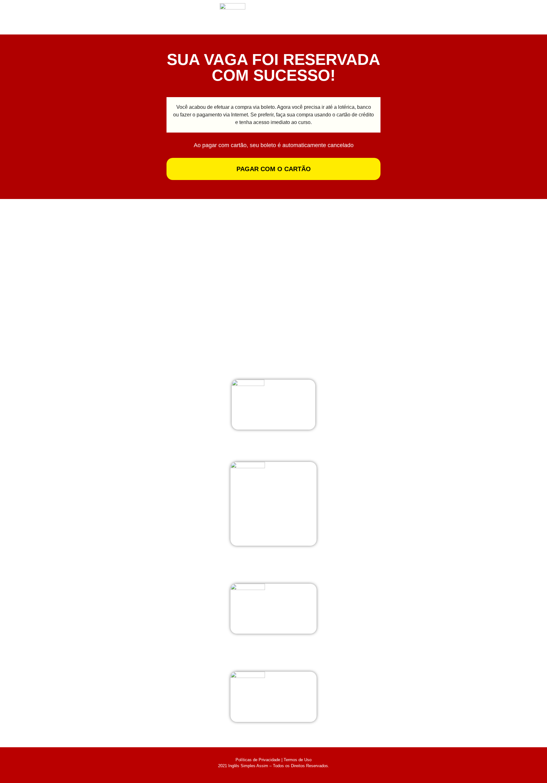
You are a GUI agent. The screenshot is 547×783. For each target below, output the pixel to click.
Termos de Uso (297, 759)
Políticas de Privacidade (258, 759)
